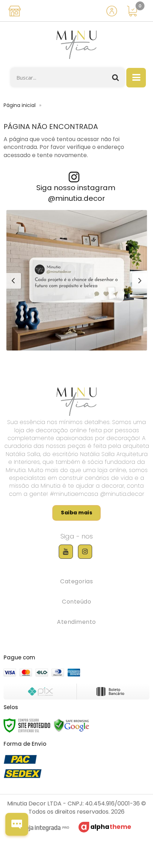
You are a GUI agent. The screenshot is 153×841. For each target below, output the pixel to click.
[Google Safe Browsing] (71, 725)
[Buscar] (116, 77)
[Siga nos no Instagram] (85, 552)
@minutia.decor (76, 198)
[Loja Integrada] (42, 829)
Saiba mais (76, 512)
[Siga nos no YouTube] (66, 552)
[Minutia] (76, 45)
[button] (76, 280)
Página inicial (20, 105)
